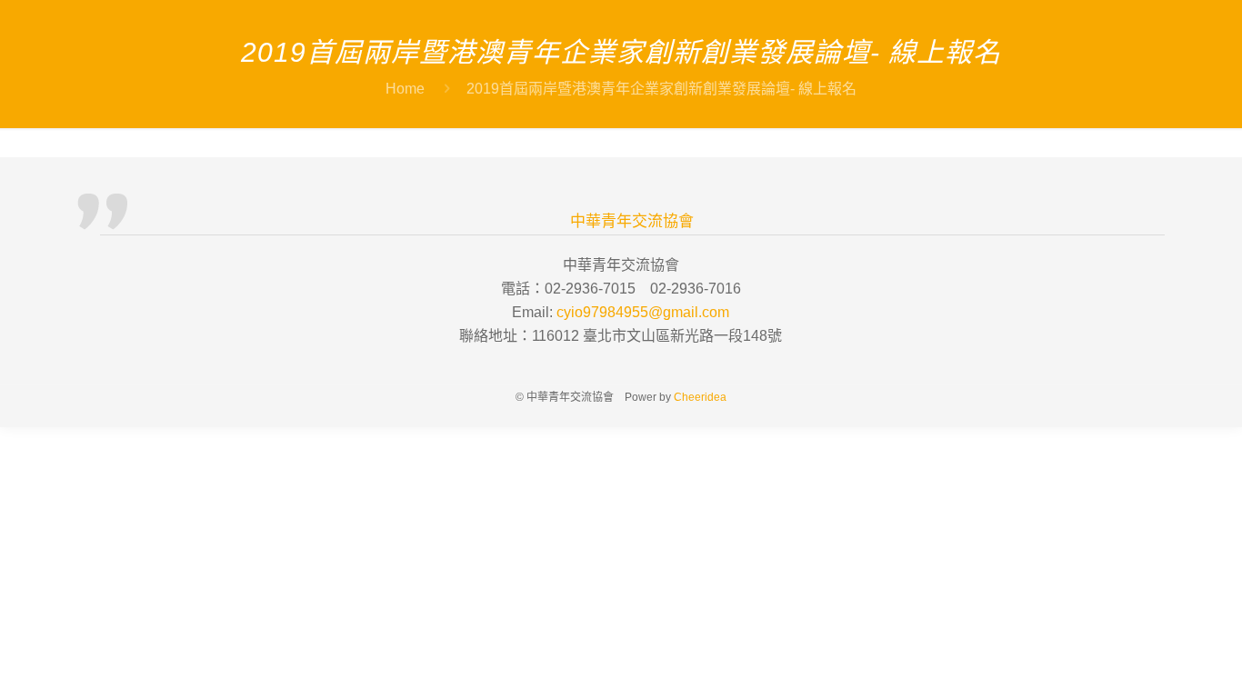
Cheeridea (700, 397)
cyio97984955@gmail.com (642, 312)
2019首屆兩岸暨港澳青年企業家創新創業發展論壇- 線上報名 (661, 88)
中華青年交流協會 (632, 221)
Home (405, 88)
